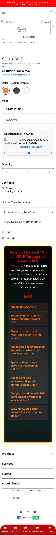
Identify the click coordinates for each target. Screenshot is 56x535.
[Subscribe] (42, 498)
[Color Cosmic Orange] (5, 90)
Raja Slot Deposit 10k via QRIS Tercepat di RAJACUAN (28, 3)
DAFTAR (26, 531)
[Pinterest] (14, 239)
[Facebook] (4, 239)
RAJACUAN (16, 266)
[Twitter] (9, 239)
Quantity (7, 164)
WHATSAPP (38, 531)
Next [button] (53, 3)
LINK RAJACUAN (14, 109)
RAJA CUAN (11, 119)
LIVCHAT (50, 531)
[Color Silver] (27, 90)
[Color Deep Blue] (16, 90)
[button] (28, 202)
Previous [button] (3, 3)
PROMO (5, 531)
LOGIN (15, 531)
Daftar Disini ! (33, 4)
